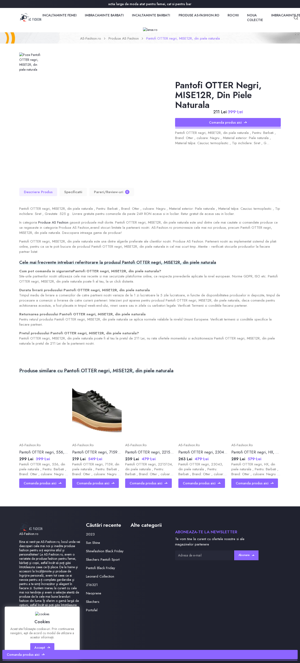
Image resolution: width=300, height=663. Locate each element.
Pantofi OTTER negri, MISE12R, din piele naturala (183, 38)
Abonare (244, 555)
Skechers (92, 601)
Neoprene (93, 593)
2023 (90, 534)
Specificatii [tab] (73, 192)
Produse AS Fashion (124, 38)
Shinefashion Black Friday (105, 551)
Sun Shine (93, 542)
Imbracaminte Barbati (104, 15)
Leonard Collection (100, 576)
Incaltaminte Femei (59, 15)
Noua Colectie (255, 17)
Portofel (92, 610)
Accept (39, 647)
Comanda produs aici (225, 122)
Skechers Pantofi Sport (103, 559)
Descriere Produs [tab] (38, 192)
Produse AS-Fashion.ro (199, 15)
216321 (92, 584)
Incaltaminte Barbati (151, 15)
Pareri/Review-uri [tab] (111, 192)
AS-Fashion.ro (90, 38)
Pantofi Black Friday (100, 568)
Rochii (233, 15)
